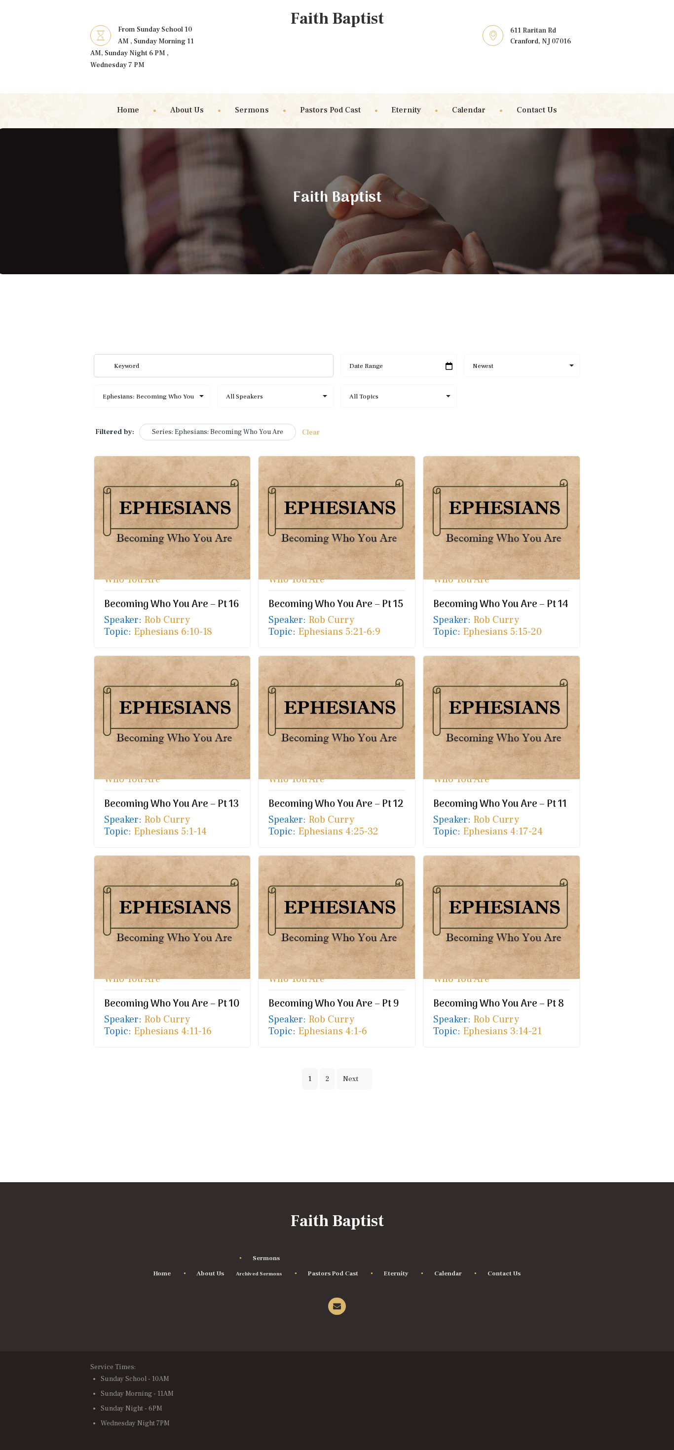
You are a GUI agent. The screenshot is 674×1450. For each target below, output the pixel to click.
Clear (311, 432)
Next (350, 1079)
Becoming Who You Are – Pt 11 (500, 804)
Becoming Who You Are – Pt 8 (498, 1004)
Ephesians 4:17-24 (503, 831)
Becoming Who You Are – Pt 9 (333, 1004)
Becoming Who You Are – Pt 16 (171, 605)
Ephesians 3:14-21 (502, 1031)
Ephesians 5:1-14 (170, 831)
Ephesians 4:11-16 (173, 1031)
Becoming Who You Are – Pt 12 (335, 804)
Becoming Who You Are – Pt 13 (171, 804)
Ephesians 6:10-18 (173, 632)
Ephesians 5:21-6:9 (339, 632)
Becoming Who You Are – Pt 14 (500, 605)
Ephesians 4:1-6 (332, 1031)
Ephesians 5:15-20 (502, 632)
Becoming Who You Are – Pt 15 (335, 605)
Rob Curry (167, 620)
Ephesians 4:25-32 (338, 831)
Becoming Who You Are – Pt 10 (172, 1004)
